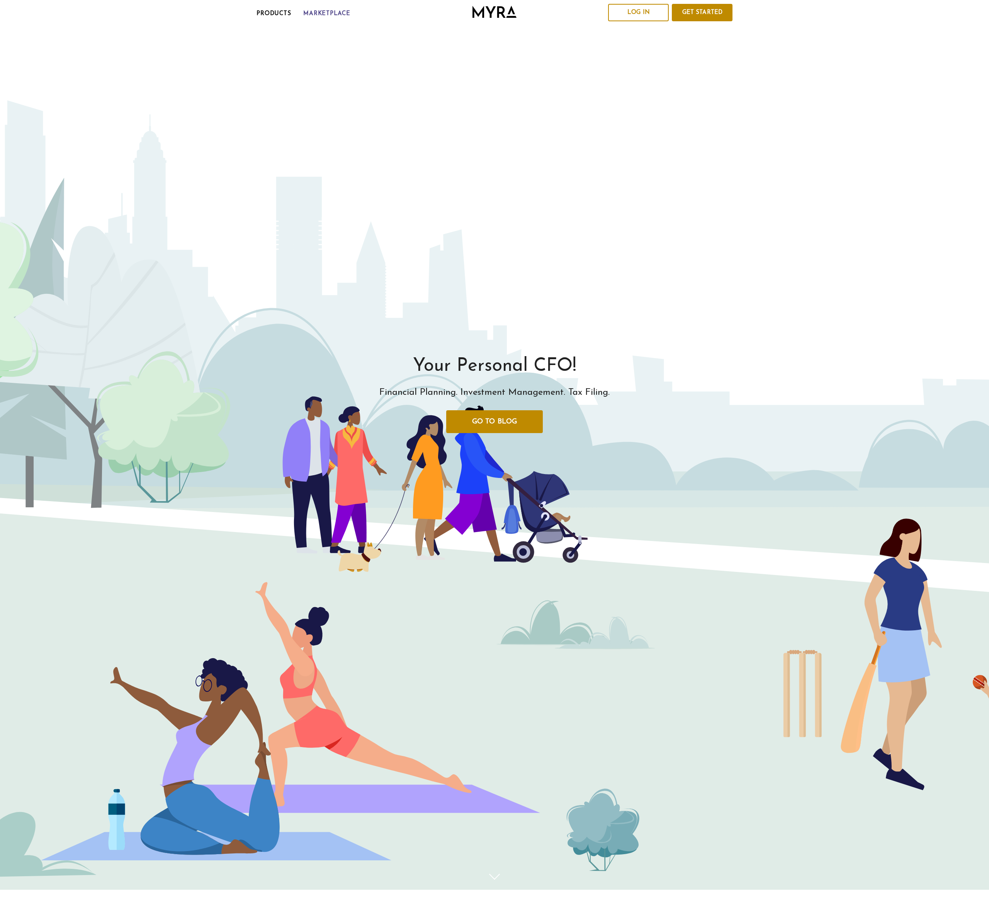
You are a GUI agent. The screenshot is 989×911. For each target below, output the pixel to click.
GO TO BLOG (494, 421)
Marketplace (326, 14)
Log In (638, 12)
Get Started (702, 12)
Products (274, 14)
